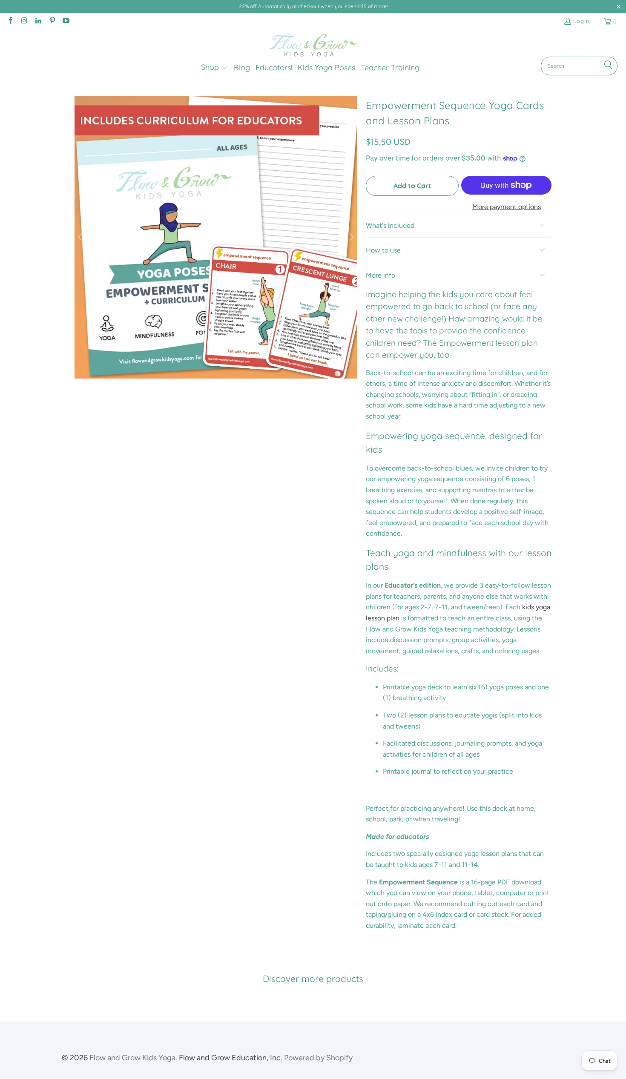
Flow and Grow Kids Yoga (132, 1057)
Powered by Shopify (318, 1057)
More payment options (506, 207)
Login (581, 20)
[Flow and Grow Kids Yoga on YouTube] (65, 21)
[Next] (351, 237)
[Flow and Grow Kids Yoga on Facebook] (10, 21)
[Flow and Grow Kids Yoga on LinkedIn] (38, 21)
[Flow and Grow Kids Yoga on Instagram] (24, 21)
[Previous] (81, 237)
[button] (214, 68)
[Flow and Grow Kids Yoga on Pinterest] (51, 21)
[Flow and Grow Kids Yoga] (313, 45)
